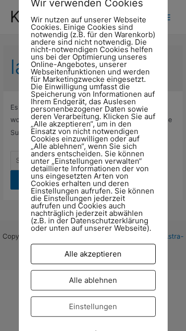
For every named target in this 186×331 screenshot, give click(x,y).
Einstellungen (93, 306)
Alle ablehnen (93, 280)
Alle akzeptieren (93, 254)
